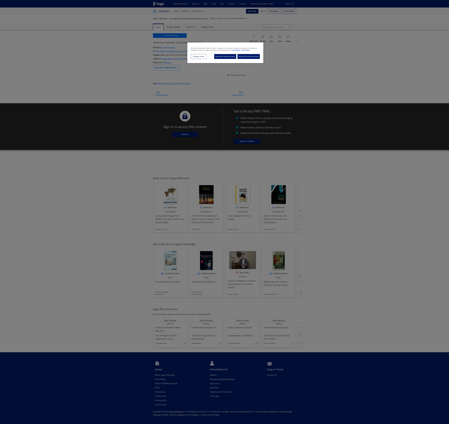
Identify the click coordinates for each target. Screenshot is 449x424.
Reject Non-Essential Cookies (225, 56)
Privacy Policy (236, 50)
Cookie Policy (245, 50)
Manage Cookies (198, 56)
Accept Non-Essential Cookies (249, 56)
